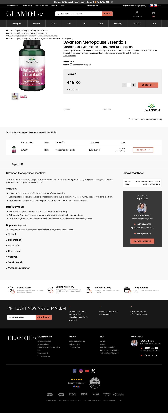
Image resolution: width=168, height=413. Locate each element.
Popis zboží (17, 164)
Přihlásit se (43, 317)
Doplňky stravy (21, 30)
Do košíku (146, 85)
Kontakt (54, 6)
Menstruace (43, 30)
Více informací (69, 55)
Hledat (107, 14)
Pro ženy (32, 30)
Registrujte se (128, 6)
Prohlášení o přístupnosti (109, 353)
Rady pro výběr (74, 344)
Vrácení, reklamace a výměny (48, 347)
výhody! (143, 6)
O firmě (102, 341)
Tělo (11, 30)
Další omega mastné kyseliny (60, 38)
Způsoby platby (43, 344)
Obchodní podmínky (107, 347)
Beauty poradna (13, 6)
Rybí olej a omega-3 (37, 38)
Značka (135, 119)
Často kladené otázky (77, 341)
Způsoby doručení (44, 341)
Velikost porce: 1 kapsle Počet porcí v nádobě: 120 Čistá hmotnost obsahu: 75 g (56, 234)
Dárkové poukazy (44, 356)
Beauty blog (27, 6)
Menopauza (43, 33)
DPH (38, 350)
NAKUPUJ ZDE (103, 2)
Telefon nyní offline (93, 6)
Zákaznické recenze (77, 383)
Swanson (107, 109)
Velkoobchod (42, 353)
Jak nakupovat (74, 347)
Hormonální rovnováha (47, 36)
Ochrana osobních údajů (109, 350)
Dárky (62, 6)
